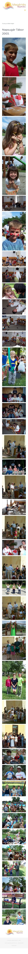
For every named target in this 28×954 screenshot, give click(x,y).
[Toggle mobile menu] (25, 10)
